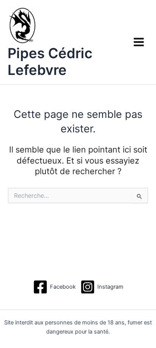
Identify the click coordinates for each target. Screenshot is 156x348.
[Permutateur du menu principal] (138, 42)
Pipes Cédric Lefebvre (50, 61)
